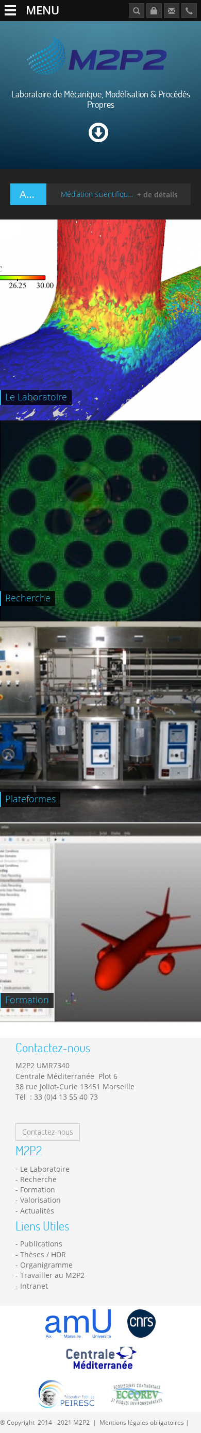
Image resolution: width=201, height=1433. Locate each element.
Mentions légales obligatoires (141, 1422)
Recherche (38, 1179)
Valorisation (40, 1200)
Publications (41, 1244)
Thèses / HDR (43, 1254)
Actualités (37, 1211)
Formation (37, 1189)
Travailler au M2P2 (52, 1275)
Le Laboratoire (45, 1169)
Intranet (34, 1286)
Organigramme (46, 1265)
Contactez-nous (47, 1132)
